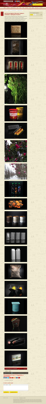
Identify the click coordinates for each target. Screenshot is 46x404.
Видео (33, 7)
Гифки (20, 7)
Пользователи (13, 10)
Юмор (5, 7)
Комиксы (8, 7)
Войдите (32, 1)
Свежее (9, 10)
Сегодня (32, 14)
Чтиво (23, 7)
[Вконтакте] (19, 1)
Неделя (35, 14)
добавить (6, 392)
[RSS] (16, 1)
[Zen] (20, 1)
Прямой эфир (19, 10)
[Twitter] (17, 1)
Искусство (36, 7)
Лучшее (5, 10)
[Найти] (12, 1)
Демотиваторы (13, 7)
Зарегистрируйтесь (39, 1)
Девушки (26, 7)
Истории (40, 7)
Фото (30, 7)
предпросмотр (14, 392)
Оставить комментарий (8, 382)
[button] (4, 384)
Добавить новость (38, 4)
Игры (17, 7)
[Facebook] (15, 1)
